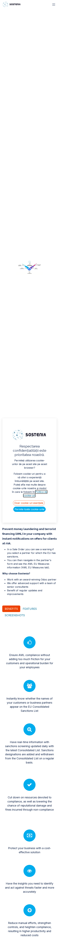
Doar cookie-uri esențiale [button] (28, 502)
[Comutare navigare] (54, 4)
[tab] (11, 609)
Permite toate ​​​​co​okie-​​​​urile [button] (29, 509)
